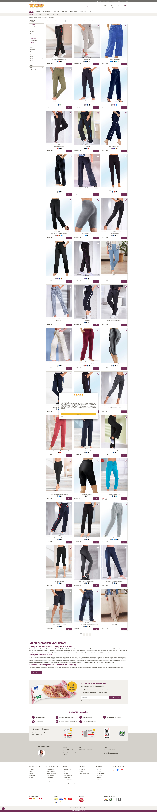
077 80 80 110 (69, 750)
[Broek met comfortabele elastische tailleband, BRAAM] (58, 279)
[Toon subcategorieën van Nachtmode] (42, 61)
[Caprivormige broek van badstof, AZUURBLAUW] (111, 61)
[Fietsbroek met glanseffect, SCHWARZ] (86, 496)
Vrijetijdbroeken (34, 42)
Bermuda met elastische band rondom (59, 624)
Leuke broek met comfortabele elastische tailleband (86, 103)
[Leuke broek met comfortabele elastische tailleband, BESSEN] (86, 105)
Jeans (31, 54)
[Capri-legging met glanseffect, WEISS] (117, 365)
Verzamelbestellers (50, 775)
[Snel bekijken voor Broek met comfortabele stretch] (124, 498)
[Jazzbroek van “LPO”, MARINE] (113, 452)
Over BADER (82, 769)
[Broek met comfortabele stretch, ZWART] (114, 496)
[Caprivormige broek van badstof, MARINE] (112, 61)
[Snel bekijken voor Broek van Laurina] (69, 368)
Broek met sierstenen (87, 537)
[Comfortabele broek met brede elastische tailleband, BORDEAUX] (86, 365)
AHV (64, 771)
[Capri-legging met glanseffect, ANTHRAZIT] (112, 365)
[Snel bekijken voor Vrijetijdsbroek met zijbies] (96, 281)
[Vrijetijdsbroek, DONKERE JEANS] (112, 539)
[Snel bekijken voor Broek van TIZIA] (124, 629)
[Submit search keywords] (87, 6)
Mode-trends (99, 781)
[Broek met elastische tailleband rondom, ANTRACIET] (57, 192)
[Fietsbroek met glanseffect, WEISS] (87, 496)
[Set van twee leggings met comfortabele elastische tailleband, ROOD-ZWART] (114, 192)
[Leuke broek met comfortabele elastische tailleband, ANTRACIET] (84, 105)
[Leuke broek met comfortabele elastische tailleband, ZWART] (89, 105)
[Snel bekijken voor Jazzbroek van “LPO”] (124, 455)
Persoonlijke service (97, 1)
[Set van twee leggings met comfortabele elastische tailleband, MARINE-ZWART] (112, 192)
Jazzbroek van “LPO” (114, 450)
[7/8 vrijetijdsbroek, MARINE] (85, 322)
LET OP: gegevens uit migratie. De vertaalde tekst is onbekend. (87, 624)
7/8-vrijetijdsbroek (86, 59)
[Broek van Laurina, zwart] (61, 365)
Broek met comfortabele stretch (114, 494)
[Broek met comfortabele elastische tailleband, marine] (114, 583)
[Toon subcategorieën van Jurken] (42, 56)
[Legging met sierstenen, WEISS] (117, 235)
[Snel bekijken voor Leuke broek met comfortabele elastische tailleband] (96, 107)
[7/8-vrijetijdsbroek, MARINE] (86, 61)
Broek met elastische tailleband (86, 189)
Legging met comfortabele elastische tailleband (59, 494)
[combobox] (73, 6)
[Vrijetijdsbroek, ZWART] (118, 539)
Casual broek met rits (87, 146)
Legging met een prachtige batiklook (114, 407)
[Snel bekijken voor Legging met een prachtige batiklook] (124, 411)
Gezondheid (32, 779)
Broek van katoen (114, 276)
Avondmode (32, 26)
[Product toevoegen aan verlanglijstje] (71, 26)
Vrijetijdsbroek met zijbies (86, 276)
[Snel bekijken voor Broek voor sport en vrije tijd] (124, 151)
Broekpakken (32, 49)
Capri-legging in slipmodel (59, 581)
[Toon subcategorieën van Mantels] (42, 58)
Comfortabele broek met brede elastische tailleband (86, 363)
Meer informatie (36, 672)
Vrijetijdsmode (33, 38)
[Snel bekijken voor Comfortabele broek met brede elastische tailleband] (96, 368)
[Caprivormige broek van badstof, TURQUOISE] (116, 61)
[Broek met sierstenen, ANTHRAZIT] (85, 539)
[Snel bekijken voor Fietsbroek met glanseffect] (96, 498)
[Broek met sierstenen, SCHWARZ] (88, 539)
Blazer (31, 33)
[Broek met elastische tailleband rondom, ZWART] (61, 192)
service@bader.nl (86, 750)
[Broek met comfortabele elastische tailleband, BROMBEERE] (114, 105)
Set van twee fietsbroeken (87, 233)
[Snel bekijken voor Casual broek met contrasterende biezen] (69, 64)
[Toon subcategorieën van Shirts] (42, 68)
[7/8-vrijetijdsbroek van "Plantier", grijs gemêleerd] (56, 409)
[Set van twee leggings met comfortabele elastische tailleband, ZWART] (116, 192)
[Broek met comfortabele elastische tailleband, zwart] (116, 583)
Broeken (31, 47)
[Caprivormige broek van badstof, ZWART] (114, 61)
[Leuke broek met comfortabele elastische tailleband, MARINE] (87, 105)
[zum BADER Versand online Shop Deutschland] (30, 798)
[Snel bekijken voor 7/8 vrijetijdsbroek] (96, 325)
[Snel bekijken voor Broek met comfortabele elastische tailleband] (124, 107)
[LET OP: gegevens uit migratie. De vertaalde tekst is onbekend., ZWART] (89, 626)
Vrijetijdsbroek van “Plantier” (59, 146)
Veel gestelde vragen (50, 777)
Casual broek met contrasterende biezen (59, 59)
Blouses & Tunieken (33, 35)
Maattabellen (99, 769)
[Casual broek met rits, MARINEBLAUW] (87, 148)
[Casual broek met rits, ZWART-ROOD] (88, 148)
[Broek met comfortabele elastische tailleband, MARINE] (59, 279)
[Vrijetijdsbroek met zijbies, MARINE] (87, 279)
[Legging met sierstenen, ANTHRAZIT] (112, 235)
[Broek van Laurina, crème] (57, 365)
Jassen (31, 51)
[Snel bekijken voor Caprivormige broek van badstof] (124, 64)
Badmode (32, 31)
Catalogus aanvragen (51, 781)
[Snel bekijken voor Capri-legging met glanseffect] (124, 368)
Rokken (31, 65)
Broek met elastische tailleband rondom (59, 189)
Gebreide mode (33, 69)
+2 (117, 148)
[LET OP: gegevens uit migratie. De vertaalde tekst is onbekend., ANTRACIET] (84, 626)
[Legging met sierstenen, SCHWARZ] (115, 235)
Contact (81, 771)
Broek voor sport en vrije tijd (114, 146)
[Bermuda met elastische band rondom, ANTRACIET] (57, 626)
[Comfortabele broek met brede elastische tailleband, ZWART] (89, 365)
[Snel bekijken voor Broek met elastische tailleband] (96, 194)
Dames (31, 771)
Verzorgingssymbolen (101, 773)
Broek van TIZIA (114, 624)
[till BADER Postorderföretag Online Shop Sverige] (34, 798)
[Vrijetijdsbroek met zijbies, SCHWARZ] (88, 279)
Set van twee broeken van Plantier (87, 450)
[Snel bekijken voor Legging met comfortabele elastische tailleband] (69, 498)
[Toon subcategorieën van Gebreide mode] (42, 70)
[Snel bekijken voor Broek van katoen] (124, 281)
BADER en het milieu (67, 781)
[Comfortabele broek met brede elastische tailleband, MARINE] (87, 365)
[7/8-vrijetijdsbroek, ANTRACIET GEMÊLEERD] (84, 61)
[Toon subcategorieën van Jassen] (42, 52)
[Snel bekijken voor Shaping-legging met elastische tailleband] (96, 585)
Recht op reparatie (67, 788)
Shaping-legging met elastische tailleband (86, 581)
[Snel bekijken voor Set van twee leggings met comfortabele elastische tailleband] (124, 194)
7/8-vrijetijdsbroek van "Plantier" (59, 407)
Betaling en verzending (51, 771)
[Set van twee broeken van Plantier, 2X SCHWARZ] (88, 452)
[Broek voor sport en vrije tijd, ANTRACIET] (111, 148)
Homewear (32, 45)
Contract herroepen (67, 769)
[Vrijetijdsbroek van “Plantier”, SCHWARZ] (61, 148)
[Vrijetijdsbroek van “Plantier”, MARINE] (59, 148)
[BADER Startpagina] (36, 6)
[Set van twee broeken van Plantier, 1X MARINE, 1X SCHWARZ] (87, 452)
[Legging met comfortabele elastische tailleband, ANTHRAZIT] (57, 496)
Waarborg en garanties (68, 779)
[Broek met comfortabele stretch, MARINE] (112, 496)
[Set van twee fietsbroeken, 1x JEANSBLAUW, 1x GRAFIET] (86, 235)
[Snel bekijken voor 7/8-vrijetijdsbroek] (96, 64)
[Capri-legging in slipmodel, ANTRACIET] (57, 583)
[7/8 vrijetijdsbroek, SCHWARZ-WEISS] (87, 322)
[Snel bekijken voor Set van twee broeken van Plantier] (96, 455)
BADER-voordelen (50, 769)
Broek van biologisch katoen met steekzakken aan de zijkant (59, 103)
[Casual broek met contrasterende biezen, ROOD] (59, 61)
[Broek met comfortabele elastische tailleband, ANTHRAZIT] (111, 105)
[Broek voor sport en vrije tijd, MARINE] (114, 148)
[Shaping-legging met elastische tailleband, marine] (87, 583)
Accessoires (32, 29)
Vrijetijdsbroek (114, 537)
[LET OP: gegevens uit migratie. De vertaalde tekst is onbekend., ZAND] (87, 626)
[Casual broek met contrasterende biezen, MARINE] (57, 61)
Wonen (31, 777)
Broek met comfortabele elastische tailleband (114, 103)
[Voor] (93, 634)
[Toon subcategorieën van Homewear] (42, 45)
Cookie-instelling (67, 777)
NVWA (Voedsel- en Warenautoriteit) (70, 785)
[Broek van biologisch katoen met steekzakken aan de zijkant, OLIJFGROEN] (60, 105)
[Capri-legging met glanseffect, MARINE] (113, 365)
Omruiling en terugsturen (51, 773)
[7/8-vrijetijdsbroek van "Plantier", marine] (58, 409)
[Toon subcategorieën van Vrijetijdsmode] (42, 38)
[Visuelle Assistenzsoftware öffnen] (118, 799)
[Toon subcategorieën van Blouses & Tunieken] (42, 36)
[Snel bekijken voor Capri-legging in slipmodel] (69, 585)
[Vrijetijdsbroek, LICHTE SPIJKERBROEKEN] (116, 539)
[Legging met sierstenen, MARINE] (113, 235)
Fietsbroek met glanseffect (87, 494)
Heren (31, 773)
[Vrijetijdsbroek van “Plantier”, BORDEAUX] (57, 148)
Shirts (31, 67)
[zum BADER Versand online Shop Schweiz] (40, 798)
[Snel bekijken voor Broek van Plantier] (69, 325)
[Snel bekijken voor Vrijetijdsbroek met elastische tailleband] (124, 325)
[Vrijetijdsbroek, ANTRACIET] (111, 539)
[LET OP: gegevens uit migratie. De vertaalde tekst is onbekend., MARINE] (86, 626)
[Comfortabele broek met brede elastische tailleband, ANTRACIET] (84, 365)
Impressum (66, 773)
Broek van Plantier (59, 320)
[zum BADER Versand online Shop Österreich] (37, 798)
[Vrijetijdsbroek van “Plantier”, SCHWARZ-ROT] (61, 539)
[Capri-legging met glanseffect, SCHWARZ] (115, 365)
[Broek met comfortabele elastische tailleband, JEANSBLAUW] (116, 105)
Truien (31, 63)
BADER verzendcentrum (84, 773)
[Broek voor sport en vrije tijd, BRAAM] (113, 148)
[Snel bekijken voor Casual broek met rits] (96, 151)
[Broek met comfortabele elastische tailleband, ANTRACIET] (56, 235)
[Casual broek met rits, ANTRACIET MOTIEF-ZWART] (85, 148)
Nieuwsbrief (49, 779)
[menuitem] (31, 11)
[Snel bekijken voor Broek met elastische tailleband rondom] (69, 194)
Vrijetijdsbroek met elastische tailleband (114, 320)
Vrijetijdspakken (34, 40)
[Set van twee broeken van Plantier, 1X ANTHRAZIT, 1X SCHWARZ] (85, 452)
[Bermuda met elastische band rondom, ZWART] (61, 626)
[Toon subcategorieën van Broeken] (42, 47)
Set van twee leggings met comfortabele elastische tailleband (114, 189)
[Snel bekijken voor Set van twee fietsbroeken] (96, 238)
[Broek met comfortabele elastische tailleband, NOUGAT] (61, 279)
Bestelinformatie (100, 771)
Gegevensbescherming (86, 700)
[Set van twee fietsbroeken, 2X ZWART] (87, 235)
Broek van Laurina (59, 363)
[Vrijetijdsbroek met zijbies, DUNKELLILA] (85, 279)
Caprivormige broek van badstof (114, 59)
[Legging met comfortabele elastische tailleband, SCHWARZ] (61, 496)
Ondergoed (32, 775)
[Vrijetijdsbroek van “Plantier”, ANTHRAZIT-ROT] (57, 539)
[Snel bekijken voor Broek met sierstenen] (96, 542)
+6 (117, 104)
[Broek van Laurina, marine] (59, 365)
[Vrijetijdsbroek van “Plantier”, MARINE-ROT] (59, 539)
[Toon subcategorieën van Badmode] (42, 31)
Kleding (33, 24)
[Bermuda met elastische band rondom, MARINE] (59, 626)
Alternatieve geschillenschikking (69, 783)
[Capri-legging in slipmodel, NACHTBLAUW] (59, 583)
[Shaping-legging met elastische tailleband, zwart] (88, 583)
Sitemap (31, 769)
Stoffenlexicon (99, 775)
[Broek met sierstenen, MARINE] (87, 539)
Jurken (31, 56)
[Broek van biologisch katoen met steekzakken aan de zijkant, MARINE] (58, 105)
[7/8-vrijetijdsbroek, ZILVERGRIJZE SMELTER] (89, 61)
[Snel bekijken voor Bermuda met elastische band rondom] (69, 629)
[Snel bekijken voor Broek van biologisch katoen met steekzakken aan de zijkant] (69, 107)
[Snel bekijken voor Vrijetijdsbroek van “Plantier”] (69, 151)
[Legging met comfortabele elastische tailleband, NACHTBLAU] (59, 496)
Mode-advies (99, 777)
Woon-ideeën (99, 783)
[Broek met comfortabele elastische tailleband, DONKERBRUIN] (59, 235)
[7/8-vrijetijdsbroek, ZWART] (87, 61)
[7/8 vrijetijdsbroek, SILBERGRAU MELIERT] (88, 322)
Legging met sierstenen (114, 233)
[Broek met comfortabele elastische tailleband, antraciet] (112, 583)
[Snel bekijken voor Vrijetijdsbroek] (124, 542)
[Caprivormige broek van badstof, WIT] (118, 61)
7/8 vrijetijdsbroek (87, 320)
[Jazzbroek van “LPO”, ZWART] (115, 452)
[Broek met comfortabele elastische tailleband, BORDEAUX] (113, 105)
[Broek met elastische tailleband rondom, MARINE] (59, 192)
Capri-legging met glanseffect (114, 363)
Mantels (31, 58)
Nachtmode (32, 60)
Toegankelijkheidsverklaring (68, 787)
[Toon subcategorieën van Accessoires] (42, 29)
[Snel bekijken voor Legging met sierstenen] (124, 238)
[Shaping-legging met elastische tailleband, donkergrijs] (85, 583)
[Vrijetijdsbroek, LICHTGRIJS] (114, 539)
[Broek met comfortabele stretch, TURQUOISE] (116, 496)
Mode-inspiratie (99, 779)
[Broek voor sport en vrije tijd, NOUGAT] (116, 148)
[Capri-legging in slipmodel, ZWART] (61, 583)
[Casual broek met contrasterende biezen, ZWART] (61, 61)
